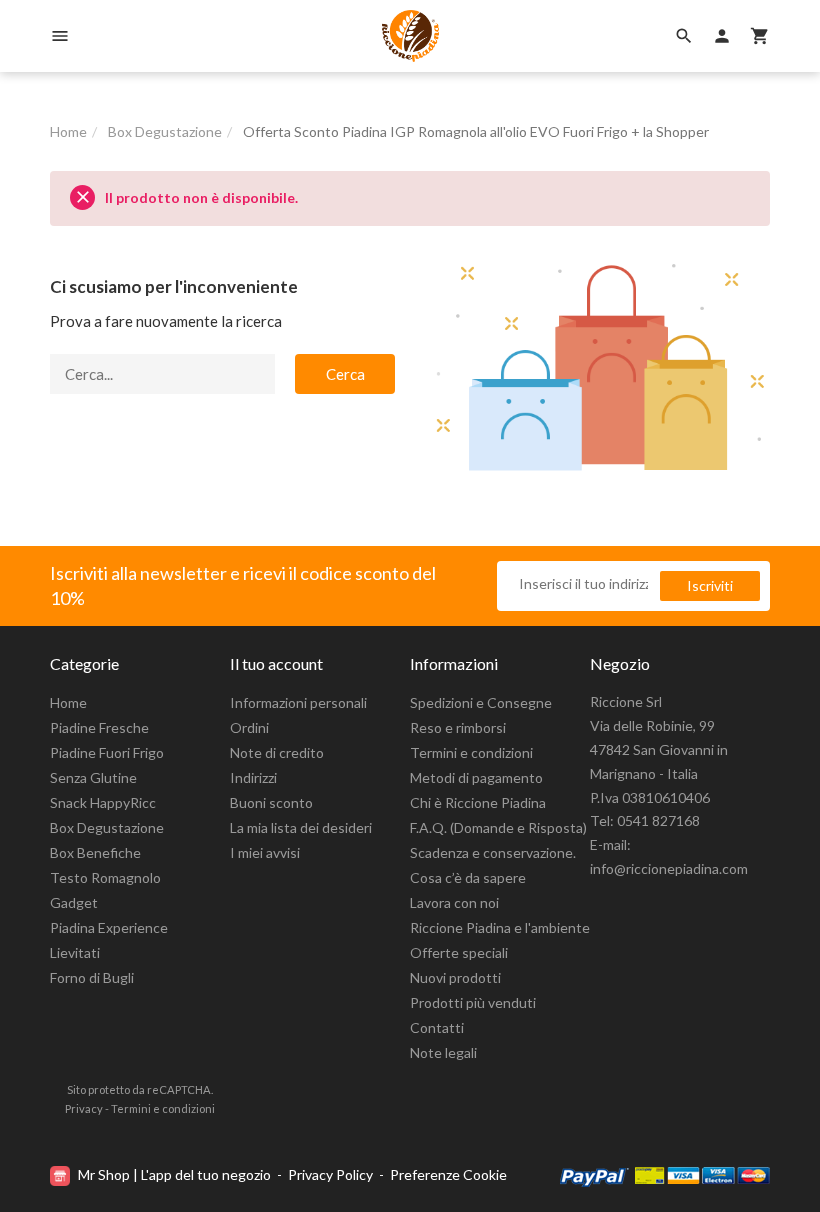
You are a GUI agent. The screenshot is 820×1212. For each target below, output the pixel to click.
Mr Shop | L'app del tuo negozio (174, 1174)
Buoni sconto (271, 802)
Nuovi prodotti (455, 977)
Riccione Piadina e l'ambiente (500, 927)
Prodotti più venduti (473, 1002)
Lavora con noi (454, 902)
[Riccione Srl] (410, 36)
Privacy (84, 1108)
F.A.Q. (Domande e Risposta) (498, 827)
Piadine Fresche (99, 727)
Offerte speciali (459, 952)
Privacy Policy (330, 1174)
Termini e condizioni (471, 752)
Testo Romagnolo (105, 877)
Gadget (74, 902)
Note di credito (277, 752)
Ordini (249, 727)
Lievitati (75, 952)
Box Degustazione (107, 827)
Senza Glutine (93, 777)
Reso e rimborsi (458, 727)
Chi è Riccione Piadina (478, 802)
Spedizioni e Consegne (481, 702)
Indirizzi (253, 777)
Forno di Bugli (92, 977)
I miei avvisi (265, 852)
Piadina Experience (109, 927)
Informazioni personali (298, 702)
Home (68, 702)
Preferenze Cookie (448, 1174)
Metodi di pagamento (476, 777)
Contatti (437, 1027)
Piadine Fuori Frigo (107, 752)
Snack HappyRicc (103, 802)
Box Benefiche (95, 852)
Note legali (443, 1052)
